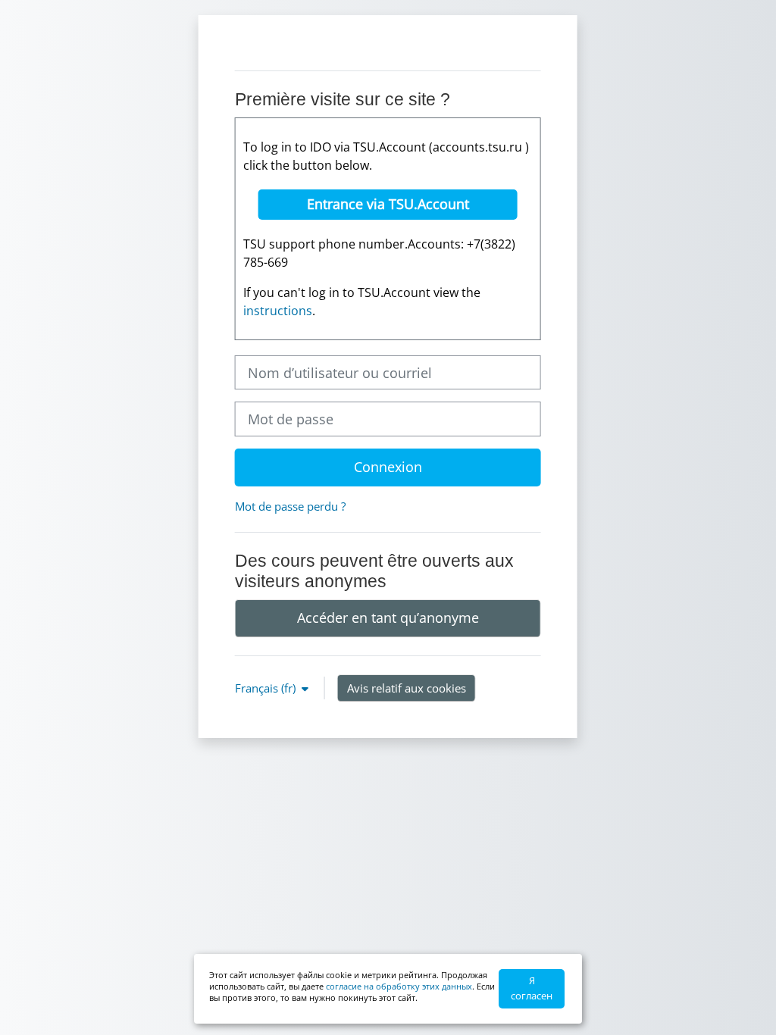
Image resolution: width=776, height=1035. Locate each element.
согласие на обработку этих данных (399, 986)
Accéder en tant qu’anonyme (388, 617)
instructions (277, 310)
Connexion (388, 467)
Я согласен (531, 988)
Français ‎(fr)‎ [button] (267, 688)
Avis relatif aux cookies (406, 688)
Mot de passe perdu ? (290, 506)
